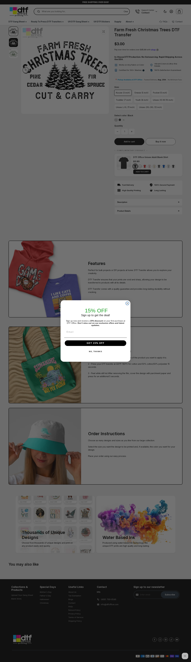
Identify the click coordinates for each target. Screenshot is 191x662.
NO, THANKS (95, 352)
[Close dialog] (127, 303)
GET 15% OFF (95, 343)
